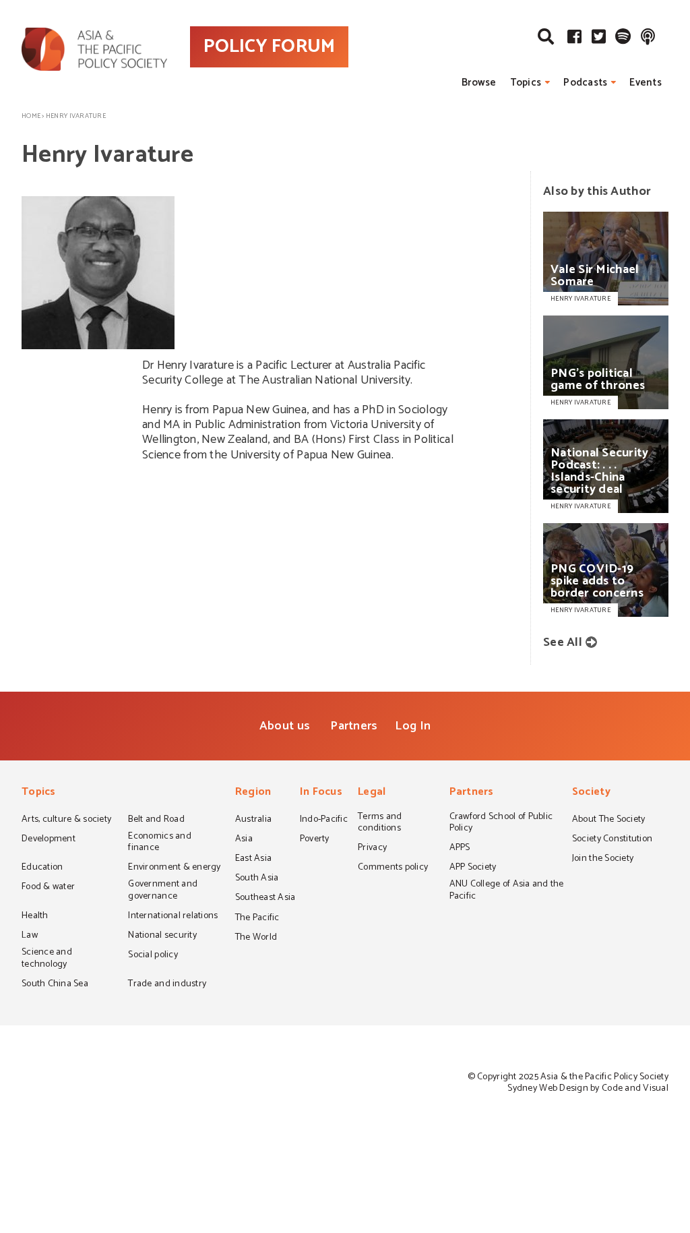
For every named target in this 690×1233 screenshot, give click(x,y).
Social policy (152, 956)
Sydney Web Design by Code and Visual (587, 1088)
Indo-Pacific (324, 820)
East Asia (253, 859)
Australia (253, 820)
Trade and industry (167, 985)
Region (253, 793)
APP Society (473, 868)
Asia (244, 840)
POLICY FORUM (269, 46)
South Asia (257, 879)
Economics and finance (159, 843)
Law (30, 936)
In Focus (321, 793)
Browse (479, 82)
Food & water (48, 888)
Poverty (315, 840)
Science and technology (47, 958)
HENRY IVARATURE (580, 298)
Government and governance (162, 890)
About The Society (609, 820)
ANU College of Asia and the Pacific (506, 890)
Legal (371, 793)
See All (562, 642)
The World (256, 938)
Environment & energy (174, 868)
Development (48, 840)
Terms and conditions (380, 823)
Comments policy (393, 868)
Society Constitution (612, 840)
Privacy (372, 848)
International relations (173, 917)
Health (35, 917)
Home (31, 116)
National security (162, 936)
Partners (353, 726)
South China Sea (55, 985)
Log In (413, 726)
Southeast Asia (265, 898)
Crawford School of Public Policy (501, 823)
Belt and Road (156, 820)
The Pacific (257, 919)
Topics (526, 82)
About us (284, 726)
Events (645, 82)
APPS (459, 848)
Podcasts (585, 82)
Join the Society (602, 859)
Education (42, 868)
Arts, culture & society (66, 820)
